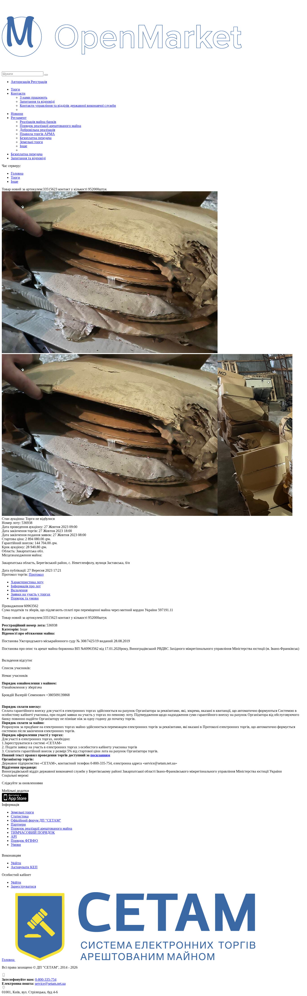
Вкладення (19, 590)
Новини (17, 114)
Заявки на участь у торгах (30, 594)
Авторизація (21, 82)
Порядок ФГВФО (24, 840)
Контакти (18, 93)
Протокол (36, 574)
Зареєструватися (23, 886)
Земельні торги (31, 142)
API (14, 836)
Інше (23, 146)
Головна (8, 960)
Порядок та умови (25, 598)
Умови (16, 845)
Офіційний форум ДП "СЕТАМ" (36, 820)
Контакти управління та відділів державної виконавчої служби (68, 105)
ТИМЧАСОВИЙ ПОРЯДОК (33, 832)
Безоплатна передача (35, 138)
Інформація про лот (26, 586)
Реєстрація (39, 82)
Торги (15, 89)
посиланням (100, 755)
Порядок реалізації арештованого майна (50, 126)
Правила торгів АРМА (37, 134)
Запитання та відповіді (37, 101)
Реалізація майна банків (38, 122)
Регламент (19, 118)
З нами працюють (33, 97)
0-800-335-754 (45, 979)
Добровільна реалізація (37, 130)
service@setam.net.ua (50, 983)
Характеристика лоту (27, 582)
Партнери (18, 824)
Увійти (16, 863)
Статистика (20, 816)
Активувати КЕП (24, 867)
